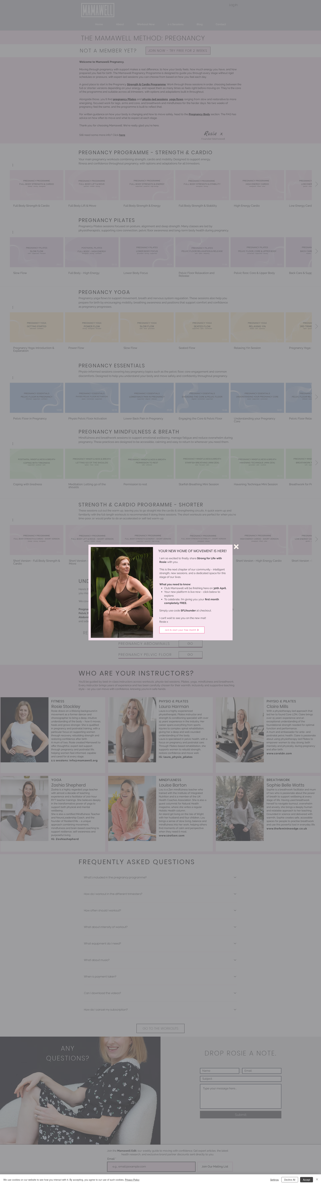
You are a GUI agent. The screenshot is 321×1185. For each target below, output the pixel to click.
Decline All (289, 1179)
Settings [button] (274, 1179)
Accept (306, 1179)
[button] (236, 546)
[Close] (317, 1179)
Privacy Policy (132, 1179)
